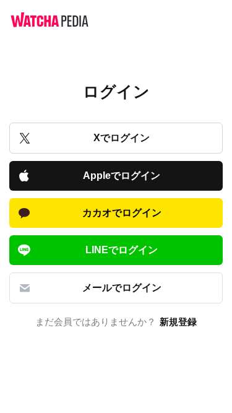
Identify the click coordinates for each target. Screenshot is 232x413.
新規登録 (178, 322)
